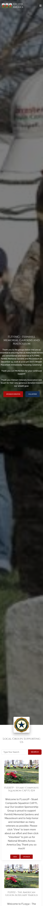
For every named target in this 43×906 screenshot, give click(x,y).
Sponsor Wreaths (13, 394)
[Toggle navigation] (40, 5)
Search (35, 752)
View (15, 857)
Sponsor (26, 857)
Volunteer (32, 394)
